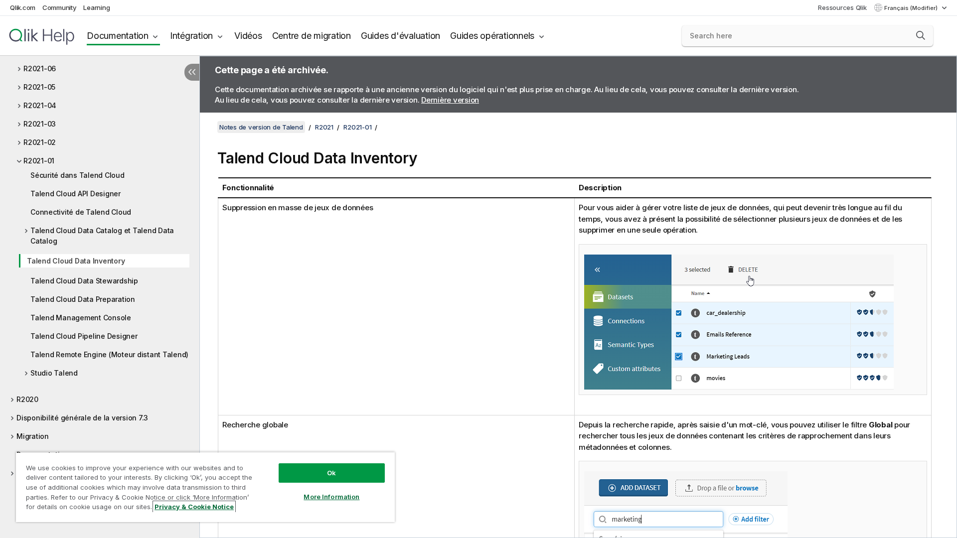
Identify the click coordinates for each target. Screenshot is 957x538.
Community (59, 7)
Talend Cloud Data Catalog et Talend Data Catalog (102, 235)
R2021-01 (38, 160)
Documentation (118, 35)
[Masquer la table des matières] (191, 72)
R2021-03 (39, 124)
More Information (331, 497)
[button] (920, 35)
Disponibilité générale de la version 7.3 (82, 417)
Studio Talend (54, 373)
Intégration (191, 35)
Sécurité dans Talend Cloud (77, 175)
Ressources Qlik (842, 7)
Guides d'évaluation (400, 35)
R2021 (324, 127)
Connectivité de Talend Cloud (80, 212)
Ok (331, 473)
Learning (96, 7)
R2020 (27, 399)
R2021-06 (39, 68)
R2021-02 (39, 142)
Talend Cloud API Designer (75, 193)
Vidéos (248, 35)
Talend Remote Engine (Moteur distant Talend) (109, 354)
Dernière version (450, 100)
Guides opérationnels (492, 35)
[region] (205, 487)
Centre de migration (311, 35)
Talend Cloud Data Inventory (76, 261)
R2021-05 (39, 87)
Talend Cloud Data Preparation (82, 299)
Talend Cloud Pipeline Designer (84, 336)
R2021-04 (39, 105)
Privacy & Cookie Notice (194, 507)
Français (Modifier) (911, 7)
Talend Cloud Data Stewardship (84, 280)
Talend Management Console (80, 317)
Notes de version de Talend (261, 127)
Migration (32, 436)
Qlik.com (22, 7)
